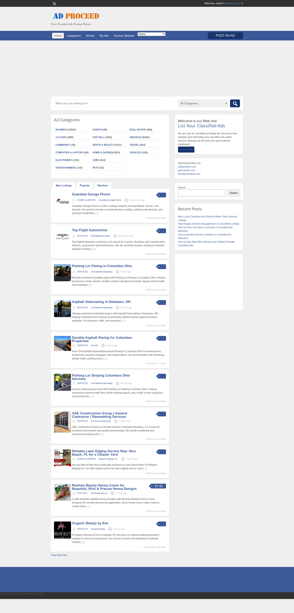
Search (182, 187)
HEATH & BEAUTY (103, 145)
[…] (96, 213)
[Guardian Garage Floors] (62, 208)
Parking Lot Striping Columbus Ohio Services (101, 377)
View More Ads (59, 555)
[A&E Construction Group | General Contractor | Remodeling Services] (62, 431)
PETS (96, 167)
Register (228, 3)
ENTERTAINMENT (66, 167)
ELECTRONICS (64, 160)
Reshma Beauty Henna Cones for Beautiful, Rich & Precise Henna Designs (104, 487)
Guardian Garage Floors (91, 194)
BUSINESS (62, 129)
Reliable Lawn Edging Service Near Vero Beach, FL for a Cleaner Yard (104, 452)
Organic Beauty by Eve (90, 523)
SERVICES (136, 137)
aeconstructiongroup (101, 421)
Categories (74, 35)
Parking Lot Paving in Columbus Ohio (102, 266)
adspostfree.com (187, 166)
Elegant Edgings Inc (108, 459)
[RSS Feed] (54, 3)
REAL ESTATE (138, 129)
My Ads (104, 35)
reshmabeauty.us (99, 493)
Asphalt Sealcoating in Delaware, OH (101, 302)
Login (238, 3)
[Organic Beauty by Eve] (62, 537)
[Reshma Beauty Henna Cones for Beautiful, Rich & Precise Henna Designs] (62, 499)
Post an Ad (225, 35)
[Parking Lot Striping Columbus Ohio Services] (62, 390)
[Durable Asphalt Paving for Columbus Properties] (62, 350)
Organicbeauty (98, 529)
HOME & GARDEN (103, 152)
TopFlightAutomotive (100, 236)
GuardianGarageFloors (110, 200)
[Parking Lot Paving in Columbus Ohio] (62, 280)
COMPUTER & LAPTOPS (70, 152)
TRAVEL (134, 145)
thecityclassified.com (189, 174)
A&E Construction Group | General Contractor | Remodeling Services (99, 415)
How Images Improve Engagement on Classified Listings (208, 223)
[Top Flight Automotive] (62, 244)
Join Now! (186, 149)
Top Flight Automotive (89, 230)
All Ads (90, 35)
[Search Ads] (235, 103)
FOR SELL (98, 137)
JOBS (96, 160)
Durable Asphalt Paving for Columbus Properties (102, 339)
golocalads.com (186, 170)
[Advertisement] (147, 68)
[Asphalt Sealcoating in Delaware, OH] (62, 316)
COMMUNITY (63, 145)
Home (58, 35)
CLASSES (61, 137)
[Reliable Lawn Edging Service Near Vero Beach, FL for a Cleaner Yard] (62, 465)
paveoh (94, 345)
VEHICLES (136, 152)
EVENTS (97, 129)
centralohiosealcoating (101, 271)
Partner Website (124, 35)
